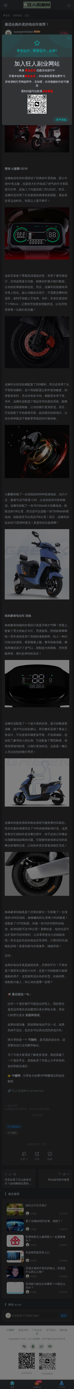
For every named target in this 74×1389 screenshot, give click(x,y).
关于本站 (61, 119)
